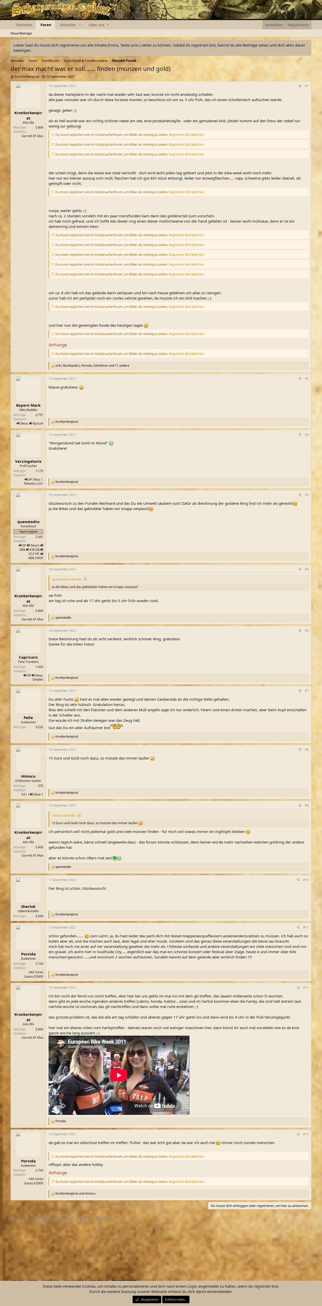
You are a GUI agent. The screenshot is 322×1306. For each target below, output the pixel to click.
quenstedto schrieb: (67, 579)
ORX (22, 549)
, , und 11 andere (92, 366)
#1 (307, 86)
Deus (24, 423)
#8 (307, 749)
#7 (307, 691)
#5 (307, 569)
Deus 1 (38, 794)
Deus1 (34, 545)
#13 (306, 1134)
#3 (307, 435)
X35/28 (34, 549)
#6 (307, 630)
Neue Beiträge (21, 33)
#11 (306, 927)
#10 (306, 880)
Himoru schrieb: (64, 815)
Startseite (24, 24)
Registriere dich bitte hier (186, 135)
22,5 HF (33, 554)
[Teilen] (300, 86)
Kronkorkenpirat (27, 76)
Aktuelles (68, 24)
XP (30, 479)
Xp (34, 423)
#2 (307, 378)
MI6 (31, 558)
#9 (307, 805)
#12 (306, 987)
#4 (307, 495)
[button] (80, 24)
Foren (46, 24)
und (75, 1194)
